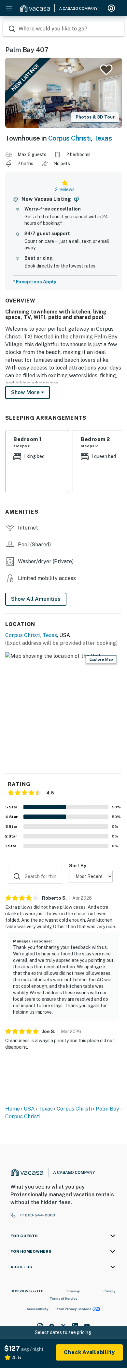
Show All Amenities (36, 599)
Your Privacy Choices (74, 1309)
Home (12, 1109)
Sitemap (73, 1291)
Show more (26, 392)
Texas (103, 138)
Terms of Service (63, 1298)
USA (29, 1109)
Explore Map (101, 659)
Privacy (110, 1291)
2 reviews (65, 189)
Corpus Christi (69, 138)
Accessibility (38, 1309)
